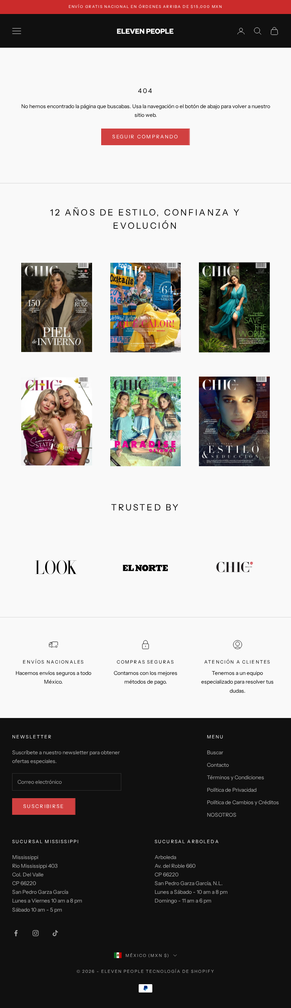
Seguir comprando (145, 136)
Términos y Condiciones (235, 777)
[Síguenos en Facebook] (16, 933)
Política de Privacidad (232, 789)
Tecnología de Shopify (180, 971)
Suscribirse (43, 806)
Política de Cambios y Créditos (243, 802)
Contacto (218, 764)
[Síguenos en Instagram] (35, 933)
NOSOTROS (221, 814)
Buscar (215, 752)
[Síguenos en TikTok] (55, 933)
